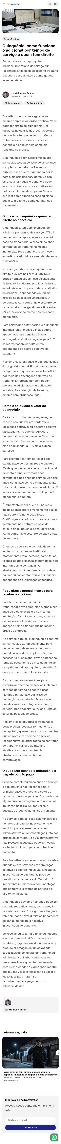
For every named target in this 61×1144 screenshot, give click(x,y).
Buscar (49, 4)
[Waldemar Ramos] (5, 95)
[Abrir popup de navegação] (3, 4)
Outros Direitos (11, 39)
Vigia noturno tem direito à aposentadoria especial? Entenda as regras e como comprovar (30, 1073)
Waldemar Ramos (24, 93)
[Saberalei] (13, 4)
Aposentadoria (11, 1081)
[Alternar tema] (56, 4)
